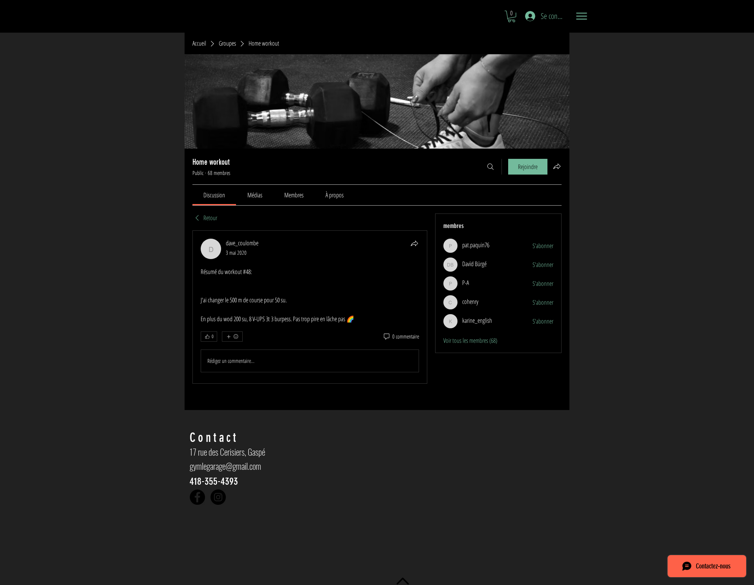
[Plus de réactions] (232, 336)
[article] (309, 307)
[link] (214, 195)
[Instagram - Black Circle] (218, 497)
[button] (511, 16)
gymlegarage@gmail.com (225, 466)
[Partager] (414, 243)
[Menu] (581, 16)
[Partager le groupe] (557, 166)
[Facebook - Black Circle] (197, 497)
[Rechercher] (490, 167)
